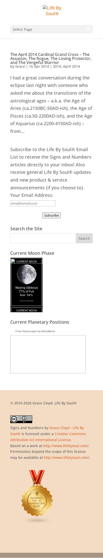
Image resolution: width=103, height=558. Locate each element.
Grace (20, 66)
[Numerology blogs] (37, 522)
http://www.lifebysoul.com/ (65, 445)
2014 (57, 66)
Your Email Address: (31, 195)
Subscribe (51, 215)
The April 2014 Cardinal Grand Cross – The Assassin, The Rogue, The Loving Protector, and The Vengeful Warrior (50, 58)
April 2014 (71, 66)
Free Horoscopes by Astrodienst (35, 331)
